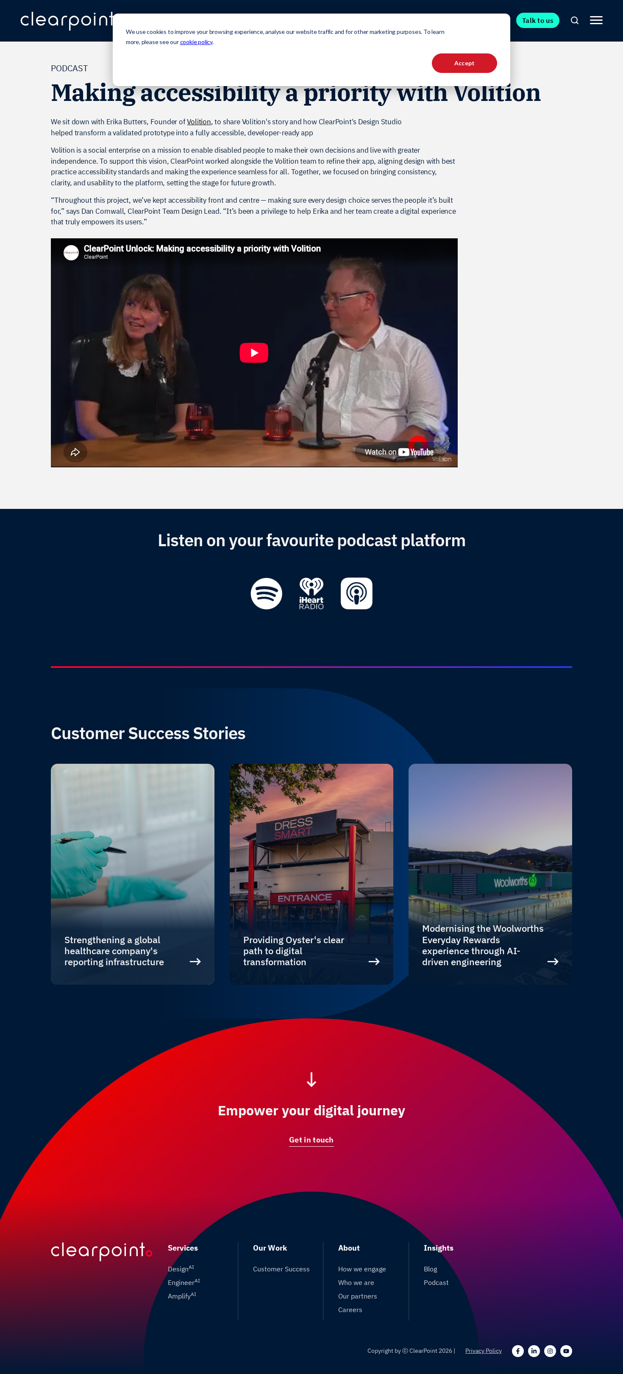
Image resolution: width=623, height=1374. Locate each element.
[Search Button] (575, 20)
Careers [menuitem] (350, 1309)
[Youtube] (566, 1351)
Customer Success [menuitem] (281, 1269)
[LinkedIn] (534, 1351)
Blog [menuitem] (430, 1269)
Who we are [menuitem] (356, 1282)
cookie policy (196, 41)
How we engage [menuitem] (362, 1269)
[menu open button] (596, 20)
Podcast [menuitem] (436, 1282)
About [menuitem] (349, 1248)
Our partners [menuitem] (357, 1296)
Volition (199, 121)
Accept (464, 63)
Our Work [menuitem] (270, 1248)
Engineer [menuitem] (184, 1282)
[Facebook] (518, 1351)
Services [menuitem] (183, 1248)
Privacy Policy (483, 1350)
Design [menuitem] (181, 1268)
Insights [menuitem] (438, 1248)
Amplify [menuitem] (182, 1295)
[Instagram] (550, 1351)
